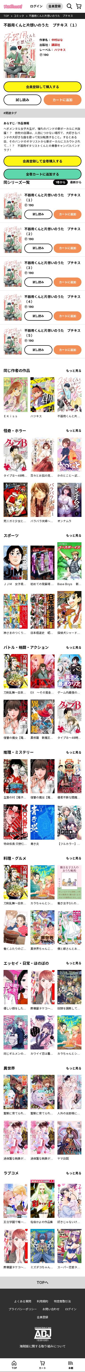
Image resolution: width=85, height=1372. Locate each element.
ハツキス (60, 50)
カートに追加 (62, 100)
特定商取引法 (62, 1301)
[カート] (78, 6)
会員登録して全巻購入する (42, 161)
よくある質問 (22, 1301)
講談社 (55, 45)
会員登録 (54, 6)
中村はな (57, 40)
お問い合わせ (51, 1309)
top (6, 16)
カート (42, 1368)
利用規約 (42, 1301)
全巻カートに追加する (42, 174)
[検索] (69, 6)
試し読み (22, 100)
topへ (42, 1282)
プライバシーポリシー (22, 1309)
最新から (75, 182)
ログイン (36, 6)
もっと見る (73, 370)
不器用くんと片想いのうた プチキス (51, 16)
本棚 (70, 1368)
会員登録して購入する (42, 87)
